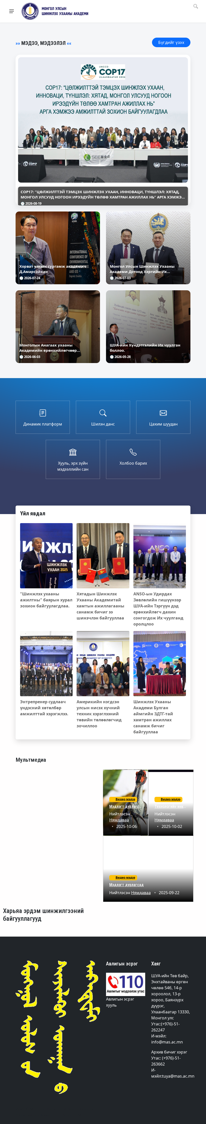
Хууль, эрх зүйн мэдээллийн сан (72, 466)
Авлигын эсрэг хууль (120, 1002)
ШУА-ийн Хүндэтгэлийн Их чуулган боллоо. (145, 347)
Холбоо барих (133, 463)
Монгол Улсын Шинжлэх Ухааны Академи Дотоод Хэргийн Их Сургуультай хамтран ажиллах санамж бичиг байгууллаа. (142, 269)
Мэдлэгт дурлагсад (126, 806)
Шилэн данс (103, 424)
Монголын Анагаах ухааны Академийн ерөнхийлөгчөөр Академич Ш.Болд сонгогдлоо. (49, 347)
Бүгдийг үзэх (171, 42)
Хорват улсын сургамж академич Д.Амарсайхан (52, 269)
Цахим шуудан (163, 424)
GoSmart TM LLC (73, 1115)
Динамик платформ (42, 424)
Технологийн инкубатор (174, 806)
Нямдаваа (119, 820)
